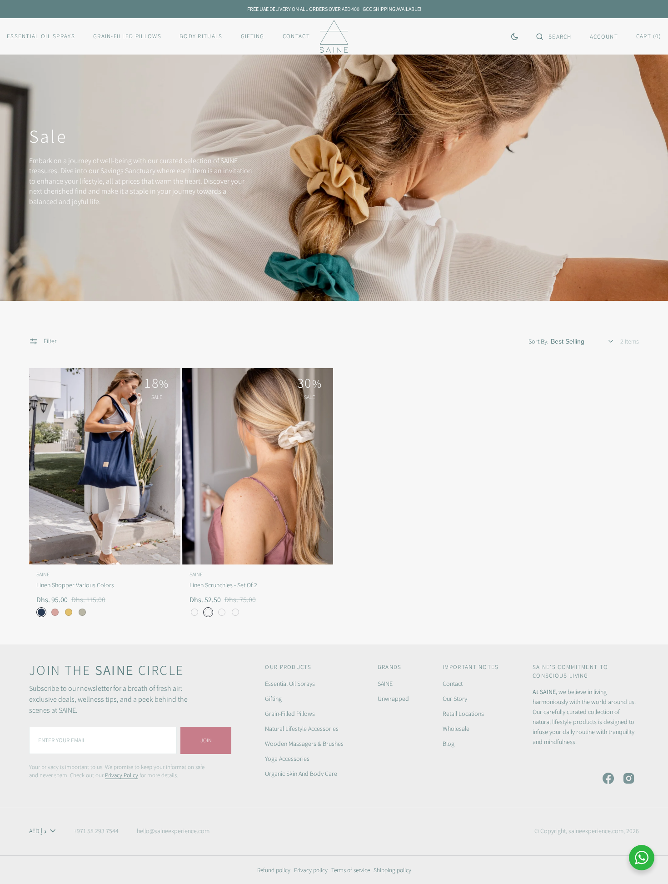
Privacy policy (311, 870)
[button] (554, 36)
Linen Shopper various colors (75, 585)
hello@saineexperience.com (173, 831)
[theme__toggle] (514, 36)
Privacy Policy (121, 775)
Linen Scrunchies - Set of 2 (223, 585)
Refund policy (273, 870)
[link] (104, 466)
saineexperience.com (595, 831)
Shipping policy (392, 870)
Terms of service (350, 870)
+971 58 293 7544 (96, 831)
